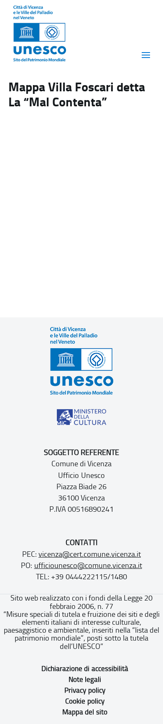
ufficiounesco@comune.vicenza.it (88, 565)
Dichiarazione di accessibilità (84, 668)
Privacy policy (84, 690)
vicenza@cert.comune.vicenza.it (89, 554)
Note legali (85, 679)
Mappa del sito (84, 712)
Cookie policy (84, 701)
